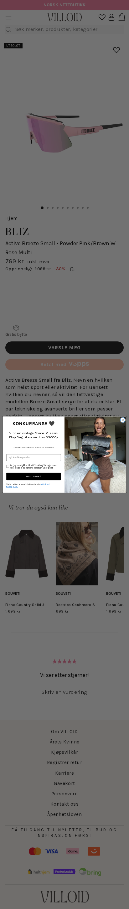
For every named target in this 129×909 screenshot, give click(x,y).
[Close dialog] (122, 420)
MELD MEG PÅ (33, 476)
